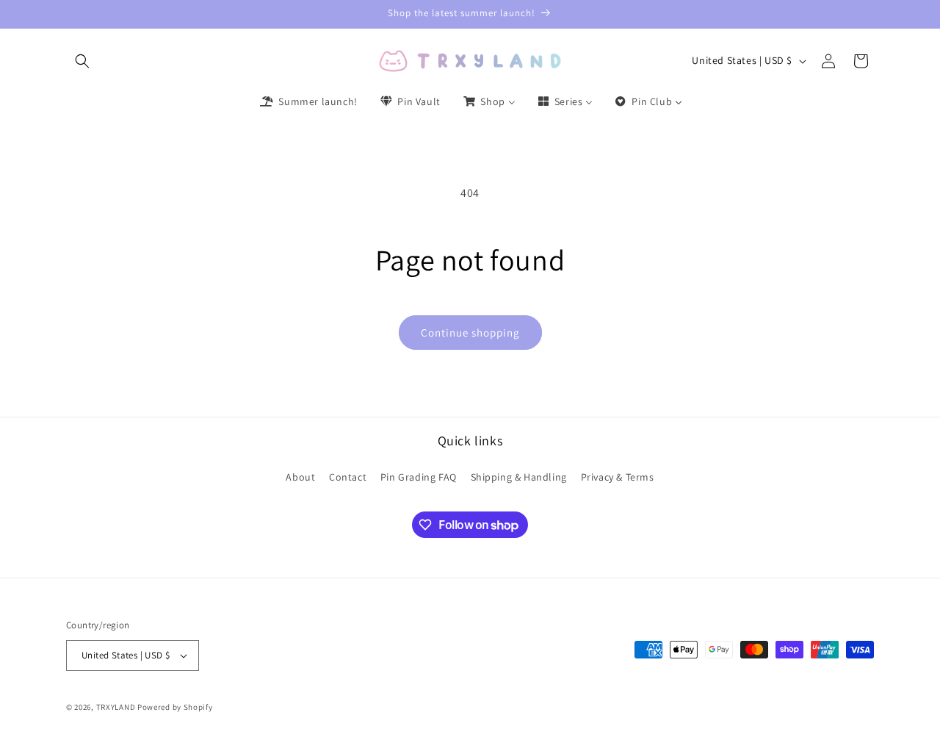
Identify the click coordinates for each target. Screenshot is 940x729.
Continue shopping (470, 333)
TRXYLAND (116, 707)
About (300, 476)
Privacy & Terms (617, 476)
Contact (347, 476)
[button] (82, 61)
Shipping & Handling (519, 476)
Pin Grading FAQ (418, 476)
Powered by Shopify (175, 707)
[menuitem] (307, 101)
